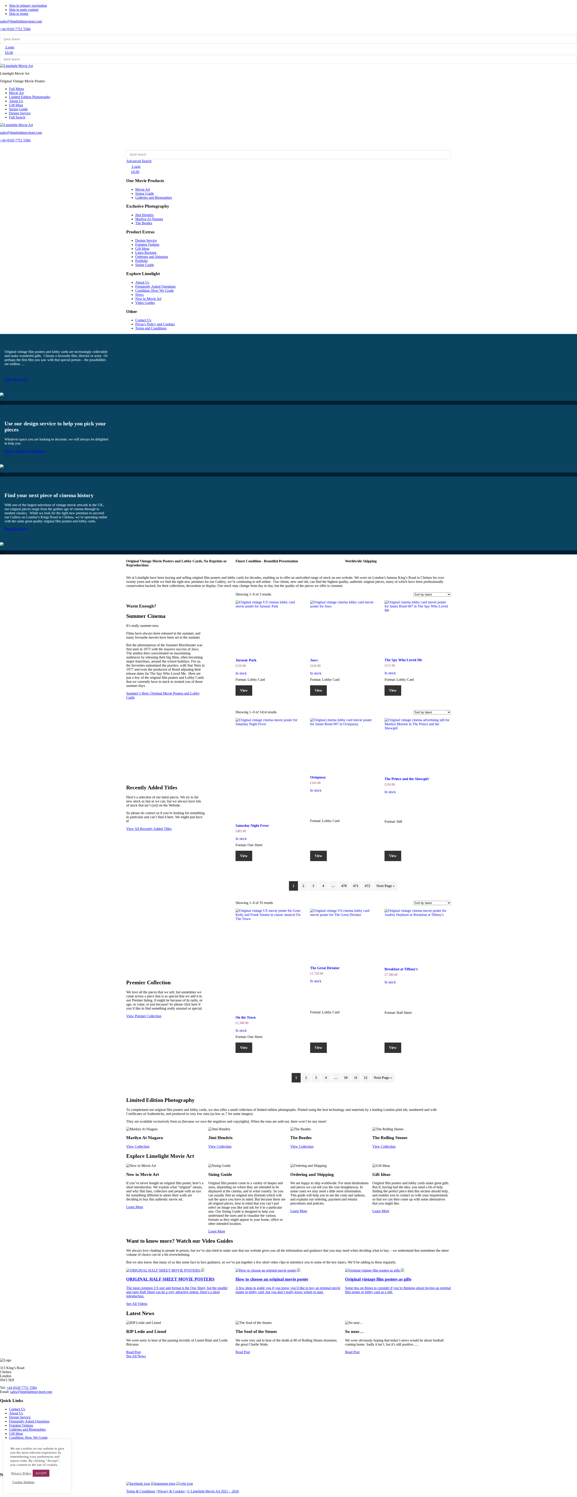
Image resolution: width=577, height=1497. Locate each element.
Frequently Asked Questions (155, 286)
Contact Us (143, 320)
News (139, 295)
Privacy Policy (21, 1473)
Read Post (133, 1352)
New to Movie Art (148, 299)
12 (365, 1078)
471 (355, 886)
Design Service (146, 240)
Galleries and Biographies (153, 197)
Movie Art (142, 189)
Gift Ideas (142, 248)
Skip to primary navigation (28, 5)
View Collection (137, 1146)
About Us (142, 282)
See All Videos (136, 1304)
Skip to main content (23, 10)
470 (344, 886)
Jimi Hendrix (144, 215)
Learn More (134, 1207)
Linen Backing (145, 253)
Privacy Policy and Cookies (155, 324)
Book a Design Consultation (25, 451)
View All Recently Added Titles (149, 829)
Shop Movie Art (16, 379)
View (244, 690)
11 (355, 1078)
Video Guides (145, 303)
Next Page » (385, 886)
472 (367, 886)
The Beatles (143, 223)
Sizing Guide (144, 193)
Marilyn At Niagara (149, 219)
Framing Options (147, 244)
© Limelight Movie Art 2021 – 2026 (213, 1491)
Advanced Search (138, 161)
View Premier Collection (143, 1016)
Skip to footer (18, 14)
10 (346, 1078)
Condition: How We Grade (154, 290)
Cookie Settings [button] (23, 1482)
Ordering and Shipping (151, 257)
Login (9, 47)
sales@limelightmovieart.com (21, 21)
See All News (136, 1356)
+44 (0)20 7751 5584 (15, 29)
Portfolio (141, 261)
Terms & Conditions (140, 1491)
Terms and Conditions (151, 328)
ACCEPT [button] (41, 1473)
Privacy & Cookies (171, 1491)
